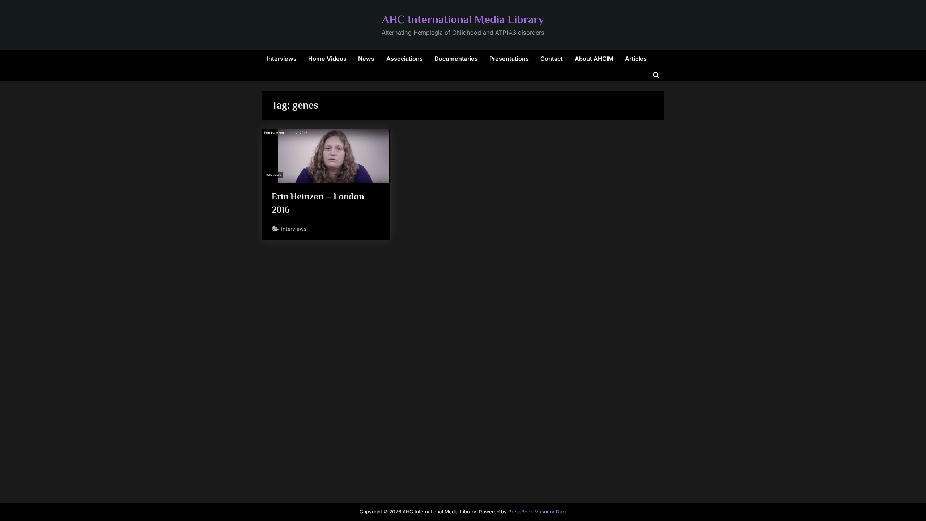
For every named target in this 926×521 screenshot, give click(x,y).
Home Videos (327, 58)
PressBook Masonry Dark (537, 511)
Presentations (509, 58)
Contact (551, 58)
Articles (636, 58)
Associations (404, 58)
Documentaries (456, 58)
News (366, 58)
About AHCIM (594, 58)
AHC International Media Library (463, 19)
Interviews (282, 58)
